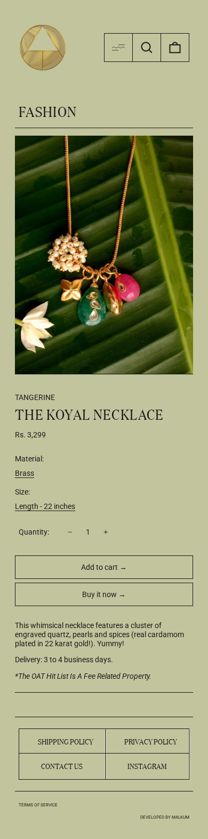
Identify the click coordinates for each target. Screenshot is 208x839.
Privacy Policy (150, 741)
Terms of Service (38, 805)
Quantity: (34, 532)
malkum (180, 817)
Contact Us (62, 765)
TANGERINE (35, 397)
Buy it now (99, 594)
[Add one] (106, 532)
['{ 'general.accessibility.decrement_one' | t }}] (70, 532)
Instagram (146, 765)
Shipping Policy (65, 741)
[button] (146, 47)
